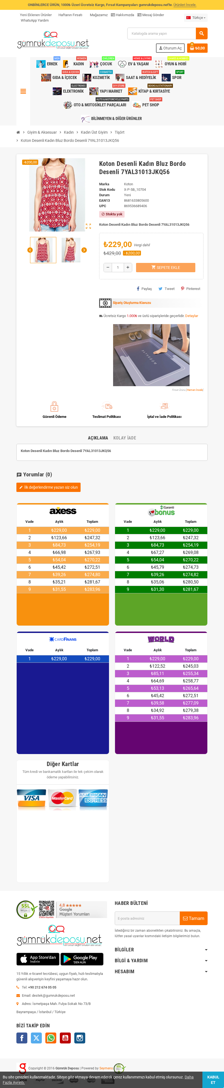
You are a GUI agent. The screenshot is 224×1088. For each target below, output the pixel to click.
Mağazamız (98, 15)
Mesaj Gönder (153, 15)
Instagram (79, 1038)
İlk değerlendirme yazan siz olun (48, 487)
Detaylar (191, 316)
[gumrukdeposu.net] (53, 40)
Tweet (170, 289)
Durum (104, 195)
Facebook (21, 1038)
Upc (102, 206)
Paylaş (147, 289)
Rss (50, 1038)
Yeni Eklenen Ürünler (36, 15)
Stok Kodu (107, 189)
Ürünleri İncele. (184, 5)
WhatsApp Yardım (34, 20)
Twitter (36, 1038)
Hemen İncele (195, 390)
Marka (104, 184)
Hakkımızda (124, 15)
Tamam (196, 918)
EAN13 (104, 200)
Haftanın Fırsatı (70, 15)
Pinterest (193, 289)
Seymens (106, 1068)
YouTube (65, 1038)
